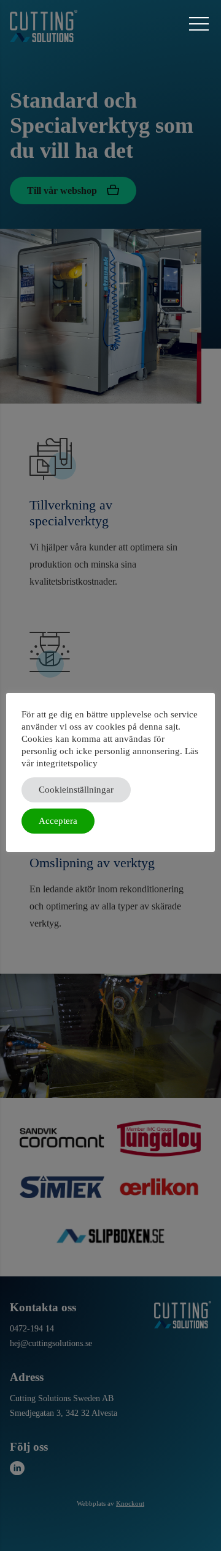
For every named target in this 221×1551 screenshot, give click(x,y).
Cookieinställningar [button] (76, 789)
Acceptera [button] (58, 821)
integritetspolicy (67, 763)
